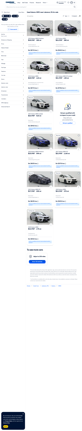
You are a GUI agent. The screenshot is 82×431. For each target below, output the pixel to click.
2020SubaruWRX (61, 189)
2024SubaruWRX (33, 76)
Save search (13, 29)
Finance (32, 2)
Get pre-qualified (67, 123)
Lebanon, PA (45, 286)
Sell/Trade (25, 2)
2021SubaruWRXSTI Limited (64, 76)
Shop (18, 2)
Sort (66, 16)
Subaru (53, 286)
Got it (5, 426)
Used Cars (36, 286)
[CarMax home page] (11, 3)
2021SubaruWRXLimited (35, 114)
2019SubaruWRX (61, 38)
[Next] (51, 28)
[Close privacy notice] (23, 414)
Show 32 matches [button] (37, 261)
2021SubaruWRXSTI (34, 189)
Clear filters (21, 12)
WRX (59, 286)
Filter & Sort (7, 12)
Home (28, 286)
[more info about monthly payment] (38, 50)
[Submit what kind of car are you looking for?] (74, 7)
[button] (6, 16)
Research (38, 2)
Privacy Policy (8, 421)
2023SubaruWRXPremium (36, 38)
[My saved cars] (68, 2)
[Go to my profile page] (73, 2)
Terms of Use (6, 422)
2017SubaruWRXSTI (62, 151)
